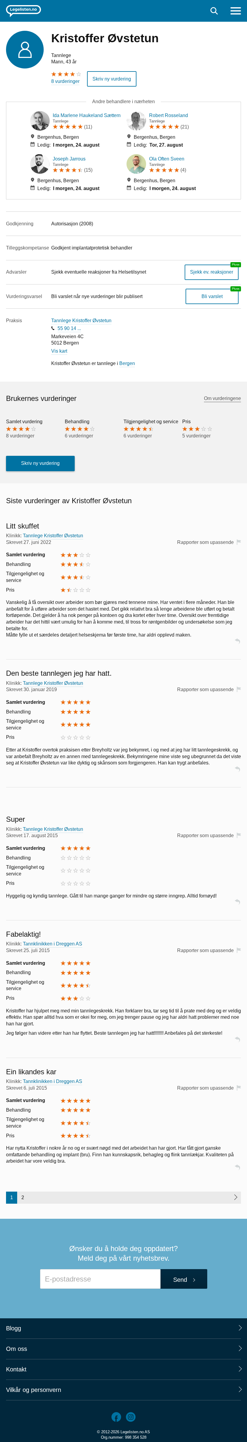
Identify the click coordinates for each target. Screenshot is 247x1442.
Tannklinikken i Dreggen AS (52, 943)
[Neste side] (235, 1198)
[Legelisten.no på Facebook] (116, 1417)
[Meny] (235, 11)
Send (180, 1279)
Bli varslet (212, 296)
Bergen (127, 363)
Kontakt (16, 1369)
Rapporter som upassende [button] (205, 542)
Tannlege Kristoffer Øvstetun (81, 320)
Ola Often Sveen (166, 158)
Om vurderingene (222, 398)
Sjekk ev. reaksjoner (211, 272)
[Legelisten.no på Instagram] (131, 1417)
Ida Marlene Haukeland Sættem (86, 115)
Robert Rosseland (168, 115)
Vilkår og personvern (33, 1389)
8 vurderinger (65, 81)
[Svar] (237, 643)
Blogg (13, 1328)
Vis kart (59, 351)
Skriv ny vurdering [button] (111, 78)
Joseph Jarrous (69, 158)
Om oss (16, 1348)
